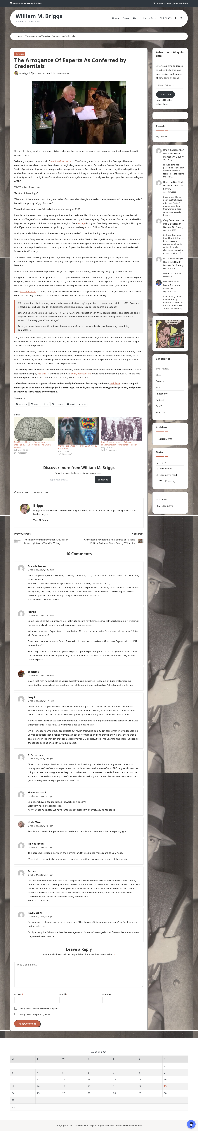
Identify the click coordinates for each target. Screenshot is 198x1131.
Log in (162, 462)
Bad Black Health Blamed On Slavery (173, 155)
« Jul (14, 1107)
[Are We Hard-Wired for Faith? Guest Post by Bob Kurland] (78, 431)
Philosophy (162, 393)
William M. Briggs (39, 16)
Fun (158, 387)
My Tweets (161, 136)
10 (13, 1079)
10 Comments (62, 73)
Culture (160, 381)
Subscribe (103, 479)
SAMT (159, 406)
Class (158, 374)
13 (89, 1079)
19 (63, 1086)
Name (18, 994)
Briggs (38, 505)
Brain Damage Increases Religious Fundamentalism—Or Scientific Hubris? (119, 443)
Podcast (160, 399)
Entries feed (165, 468)
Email (63, 994)
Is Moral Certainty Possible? (171, 285)
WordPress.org (167, 481)
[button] (40, 520)
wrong (81, 223)
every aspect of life (81, 373)
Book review (162, 368)
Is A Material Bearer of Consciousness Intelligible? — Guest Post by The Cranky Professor (32, 445)
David (166, 182)
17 (13, 1086)
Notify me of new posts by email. (35, 1014)
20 (89, 1086)
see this (42, 373)
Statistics (20, 54)
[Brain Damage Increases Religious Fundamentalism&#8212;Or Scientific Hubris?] (121, 429)
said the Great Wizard (61, 161)
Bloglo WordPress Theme (129, 1125)
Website (106, 994)
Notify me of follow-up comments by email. (40, 1008)
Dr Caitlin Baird (28, 291)
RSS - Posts (161, 499)
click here (115, 383)
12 (63, 1079)
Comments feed (168, 474)
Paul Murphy (35, 912)
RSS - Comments (164, 505)
